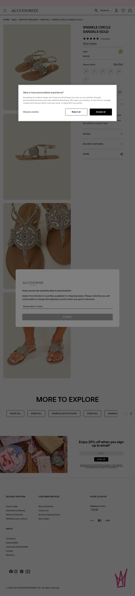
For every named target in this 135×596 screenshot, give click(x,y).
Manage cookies (31, 112)
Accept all (101, 112)
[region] (67, 103)
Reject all (76, 112)
